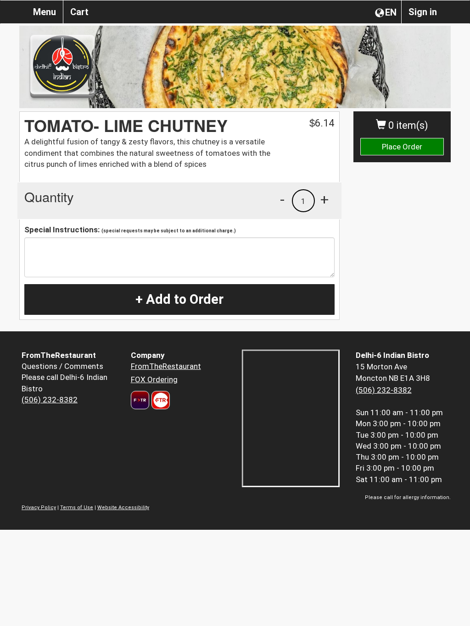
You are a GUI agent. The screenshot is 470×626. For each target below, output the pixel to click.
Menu (44, 11)
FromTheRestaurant (166, 366)
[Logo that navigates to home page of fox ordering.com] (159, 400)
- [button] (282, 199)
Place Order (402, 146)
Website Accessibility (123, 508)
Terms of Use (76, 508)
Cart (79, 11)
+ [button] (324, 199)
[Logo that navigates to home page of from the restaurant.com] (140, 400)
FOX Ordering (154, 379)
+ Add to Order (179, 299)
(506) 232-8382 (50, 399)
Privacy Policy (39, 508)
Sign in (422, 11)
